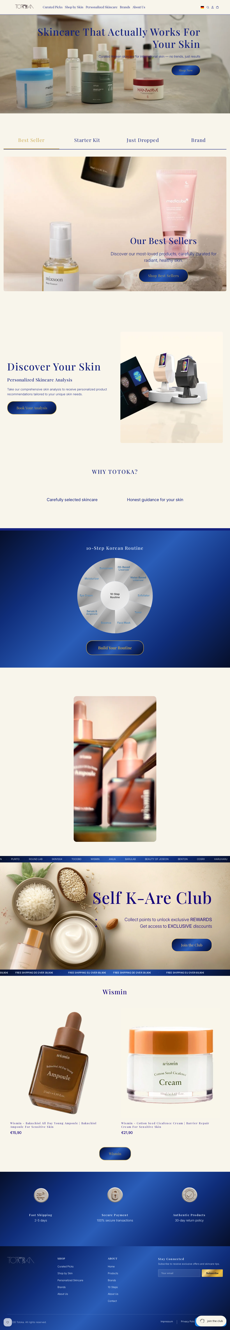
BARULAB (72, 859)
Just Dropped (143, 140)
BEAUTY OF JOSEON (99, 859)
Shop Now (186, 70)
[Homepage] (24, 7)
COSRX (143, 859)
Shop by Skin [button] (74, 7)
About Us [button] (138, 7)
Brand (198, 140)
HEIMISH (183, 859)
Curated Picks (65, 1266)
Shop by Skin (65, 1273)
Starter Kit (87, 140)
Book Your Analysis (32, 407)
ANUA (54, 859)
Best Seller (31, 140)
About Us (63, 1293)
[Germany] (203, 7)
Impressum (167, 1321)
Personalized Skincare (70, 1280)
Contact (112, 1300)
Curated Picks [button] (53, 7)
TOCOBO (18, 859)
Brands (62, 1287)
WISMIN (37, 859)
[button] (203, 8)
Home (111, 1266)
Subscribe (212, 1273)
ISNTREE (202, 859)
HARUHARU (162, 859)
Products (113, 1273)
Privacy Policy (188, 1321)
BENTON (125, 859)
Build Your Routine (115, 647)
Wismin (115, 1153)
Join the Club (191, 944)
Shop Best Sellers (163, 275)
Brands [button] (125, 7)
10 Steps (113, 1287)
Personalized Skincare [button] (102, 7)
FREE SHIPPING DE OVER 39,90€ (110, 972)
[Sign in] (212, 7)
